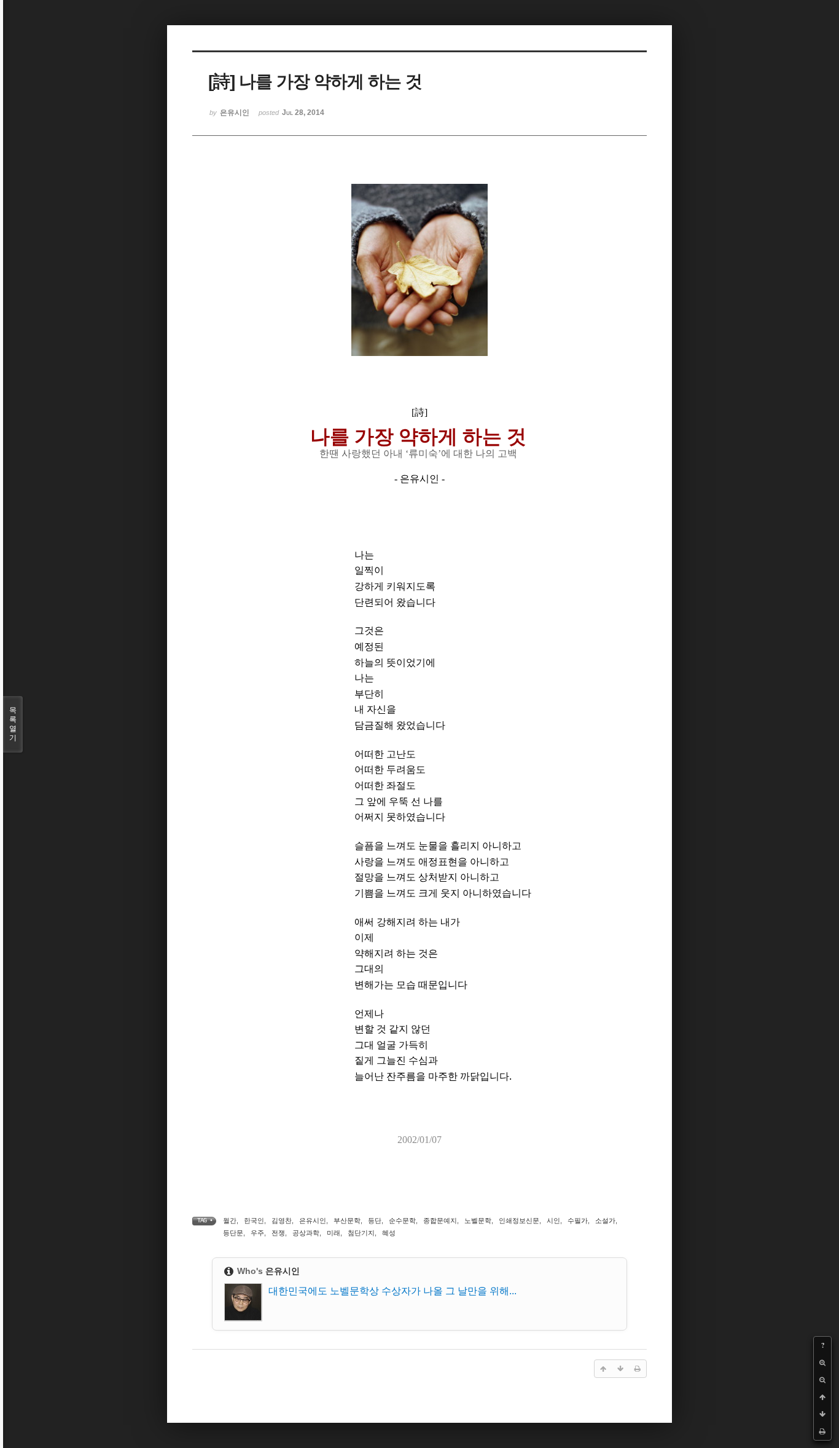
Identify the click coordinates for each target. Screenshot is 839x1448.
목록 (13, 724)
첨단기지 (361, 1232)
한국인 (254, 1220)
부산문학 (347, 1220)
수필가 (578, 1220)
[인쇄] (822, 1431)
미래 (333, 1232)
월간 (229, 1220)
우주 (257, 1232)
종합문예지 (440, 1220)
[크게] (822, 1362)
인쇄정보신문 (519, 1220)
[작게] (822, 1379)
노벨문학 (477, 1220)
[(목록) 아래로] (822, 1414)
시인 (553, 1220)
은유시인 (312, 1220)
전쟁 (278, 1232)
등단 (374, 1220)
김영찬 (281, 1220)
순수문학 (402, 1220)
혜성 (389, 1232)
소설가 (605, 1220)
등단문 (233, 1232)
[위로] (822, 1397)
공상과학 (305, 1232)
